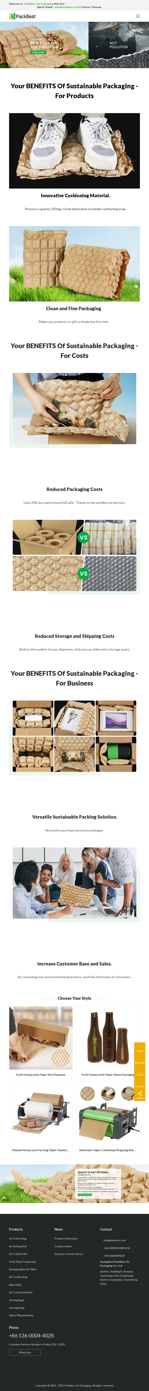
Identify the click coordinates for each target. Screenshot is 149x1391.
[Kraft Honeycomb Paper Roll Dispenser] (41, 1042)
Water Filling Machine (21, 1315)
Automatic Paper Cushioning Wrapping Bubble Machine (109, 1150)
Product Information (66, 1238)
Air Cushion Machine (21, 1292)
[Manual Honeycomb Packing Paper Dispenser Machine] (41, 1117)
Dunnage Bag (16, 1307)
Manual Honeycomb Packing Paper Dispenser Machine (42, 1150)
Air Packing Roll (18, 1246)
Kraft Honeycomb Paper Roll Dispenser (41, 1074)
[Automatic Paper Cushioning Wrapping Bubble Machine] (108, 1117)
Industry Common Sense (69, 1253)
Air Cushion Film (18, 1253)
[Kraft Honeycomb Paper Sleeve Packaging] (108, 1042)
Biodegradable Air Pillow (23, 1269)
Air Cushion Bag (18, 1276)
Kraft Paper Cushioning (22, 1261)
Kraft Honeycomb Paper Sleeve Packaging (108, 1074)
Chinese (85, 7)
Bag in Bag (15, 1284)
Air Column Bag (18, 1238)
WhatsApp (25, 1352)
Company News (63, 1246)
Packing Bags (16, 1300)
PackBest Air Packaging (39, 3)
